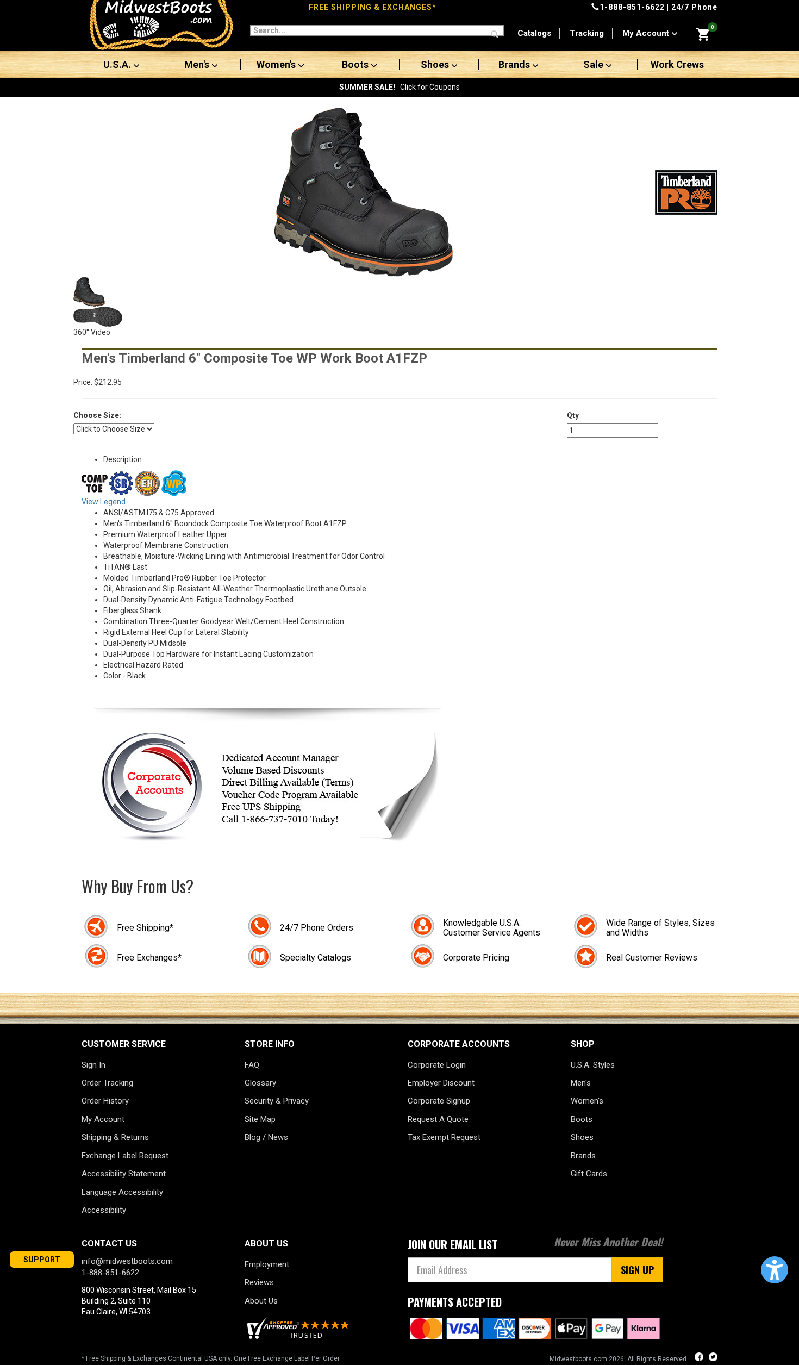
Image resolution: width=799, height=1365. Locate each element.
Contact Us (109, 1243)
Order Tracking (107, 1083)
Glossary (260, 1083)
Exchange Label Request (125, 1156)
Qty (573, 415)
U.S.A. (118, 64)
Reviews (259, 1282)
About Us (261, 1301)
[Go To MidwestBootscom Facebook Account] (700, 1358)
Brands (515, 64)
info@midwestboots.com (127, 1261)
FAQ (252, 1065)
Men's (197, 64)
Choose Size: (97, 415)
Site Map (260, 1119)
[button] (774, 1269)
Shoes (436, 64)
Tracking (587, 33)
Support (41, 1259)
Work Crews (677, 64)
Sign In (93, 1065)
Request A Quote (438, 1119)
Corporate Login (437, 1065)
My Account (646, 33)
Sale (594, 64)
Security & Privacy (277, 1101)
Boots (356, 64)
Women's (277, 64)
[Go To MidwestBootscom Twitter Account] (713, 1358)
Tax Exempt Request (444, 1137)
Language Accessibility (122, 1192)
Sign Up (637, 1270)
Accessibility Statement (124, 1174)
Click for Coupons (399, 87)
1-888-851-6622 (632, 7)
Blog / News (266, 1137)
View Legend (104, 501)
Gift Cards (589, 1174)
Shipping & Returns (115, 1137)
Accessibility (104, 1210)
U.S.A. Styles (593, 1065)
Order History (105, 1101)
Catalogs (534, 33)
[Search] (494, 34)
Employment (267, 1264)
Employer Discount (441, 1083)
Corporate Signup (439, 1101)
